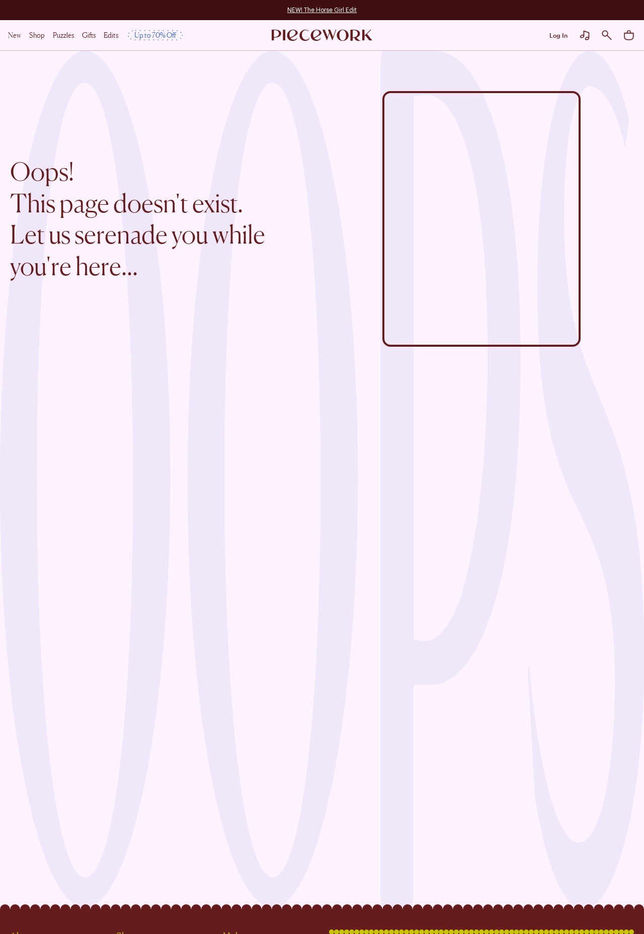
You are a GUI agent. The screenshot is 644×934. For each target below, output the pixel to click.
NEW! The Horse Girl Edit (322, 10)
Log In (558, 35)
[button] (607, 35)
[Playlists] (585, 35)
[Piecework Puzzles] (322, 35)
